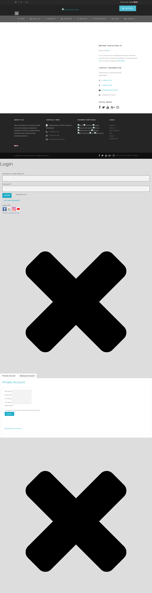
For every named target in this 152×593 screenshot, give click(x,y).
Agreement (9, 405)
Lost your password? (12, 200)
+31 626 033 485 (106, 85)
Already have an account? (13, 428)
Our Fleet (68, 19)
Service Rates (100, 19)
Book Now (129, 8)
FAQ (108, 50)
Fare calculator (114, 130)
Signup (131, 2)
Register (9, 414)
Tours (116, 19)
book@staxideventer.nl (110, 90)
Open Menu (16, 13)
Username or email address (16, 173)
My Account (124, 2)
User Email (8, 391)
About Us (36, 19)
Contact (130, 19)
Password (10, 184)
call (100, 61)
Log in (7, 195)
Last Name (8, 402)
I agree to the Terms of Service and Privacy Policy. (23, 410)
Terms (118, 155)
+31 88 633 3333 (106, 80)
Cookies (135, 155)
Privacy (123, 155)
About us (112, 128)
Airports (52, 19)
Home (22, 19)
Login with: (6, 205)
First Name (8, 398)
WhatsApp (121, 61)
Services (83, 19)
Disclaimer (129, 155)
